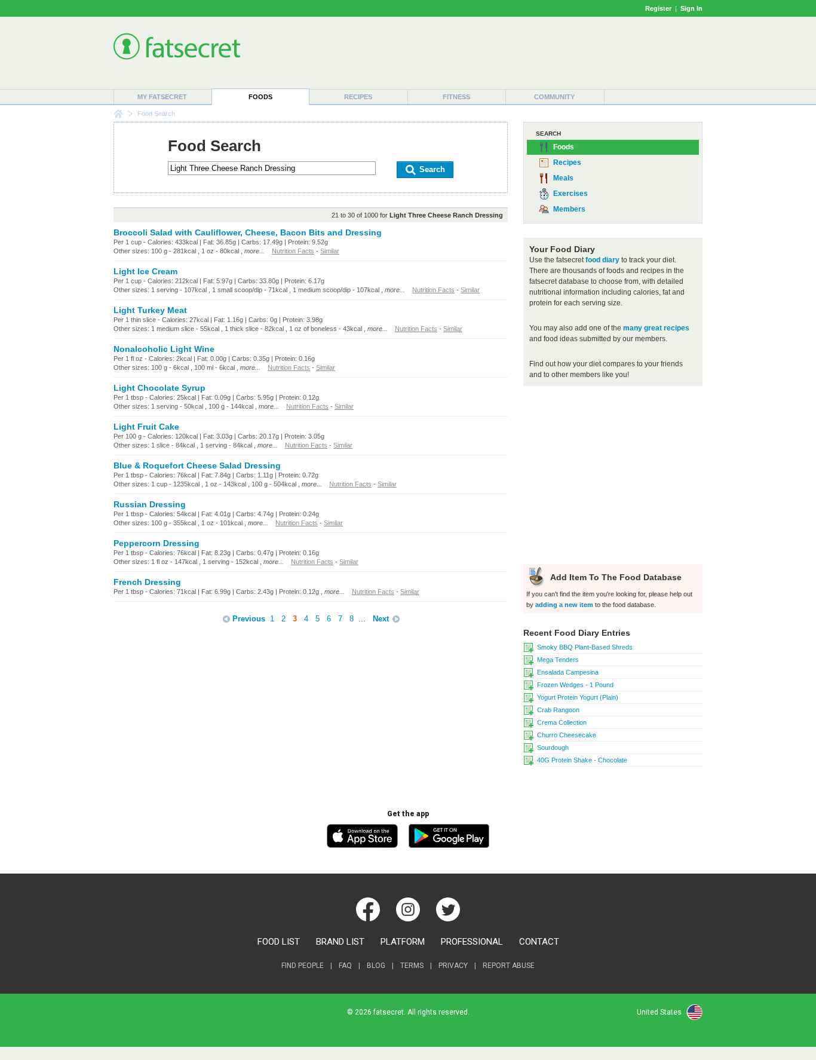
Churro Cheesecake (566, 735)
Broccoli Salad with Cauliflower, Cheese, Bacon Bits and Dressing (247, 232)
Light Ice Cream (145, 271)
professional (472, 941)
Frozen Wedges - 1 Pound (575, 684)
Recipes (358, 96)
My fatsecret (162, 96)
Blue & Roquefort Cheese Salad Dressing (197, 465)
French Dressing (147, 582)
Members (569, 209)
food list (278, 941)
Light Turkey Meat (150, 310)
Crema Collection (562, 722)
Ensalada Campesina (568, 672)
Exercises (570, 193)
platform (403, 941)
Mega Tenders (558, 659)
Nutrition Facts (293, 251)
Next (381, 618)
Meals (563, 178)
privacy (453, 965)
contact (539, 941)
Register (658, 8)
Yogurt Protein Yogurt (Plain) (577, 697)
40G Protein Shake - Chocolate (582, 760)
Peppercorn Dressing (156, 543)
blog (376, 965)
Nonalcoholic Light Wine (163, 349)
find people (302, 965)
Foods (260, 96)
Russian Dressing (149, 504)
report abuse (509, 965)
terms (412, 965)
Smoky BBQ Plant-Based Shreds (585, 647)
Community (554, 96)
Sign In (691, 8)
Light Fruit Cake (146, 426)
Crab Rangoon (558, 709)
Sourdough (553, 747)
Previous (248, 618)
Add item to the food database (615, 577)
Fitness (456, 96)
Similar (329, 251)
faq (345, 965)
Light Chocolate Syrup (159, 388)
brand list (340, 941)
